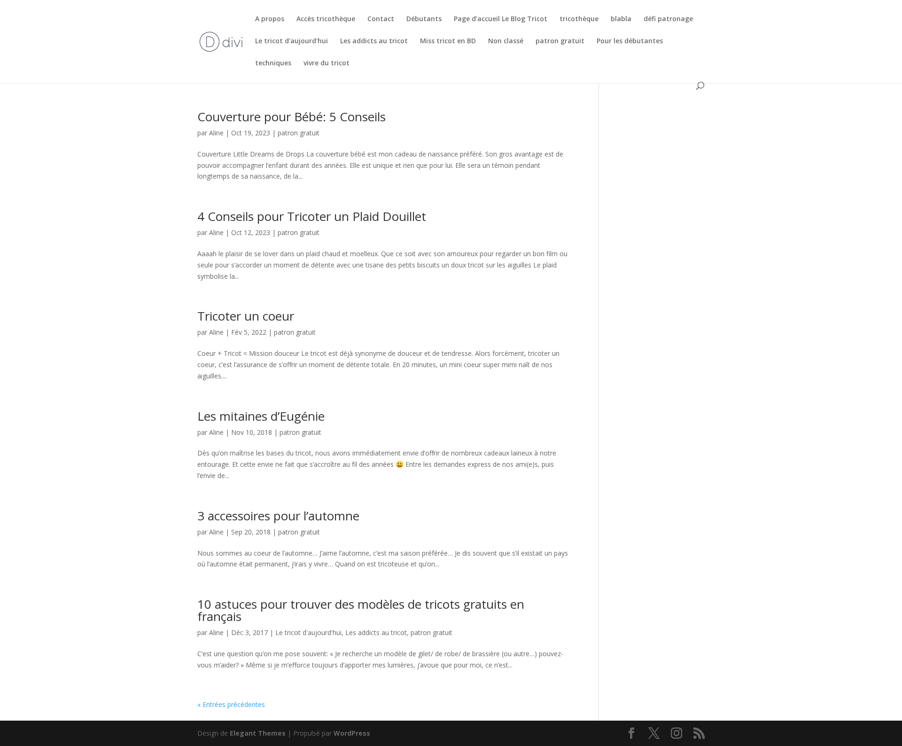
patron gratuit (560, 41)
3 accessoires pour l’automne (278, 515)
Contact (380, 19)
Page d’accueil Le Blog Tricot (500, 19)
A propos (269, 19)
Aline (216, 132)
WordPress (352, 733)
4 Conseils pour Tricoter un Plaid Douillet (311, 216)
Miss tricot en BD (448, 41)
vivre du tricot (326, 63)
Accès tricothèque (325, 19)
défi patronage (668, 19)
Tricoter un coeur (245, 315)
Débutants (424, 19)
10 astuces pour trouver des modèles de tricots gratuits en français (360, 610)
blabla (621, 19)
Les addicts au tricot (374, 41)
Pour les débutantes (630, 41)
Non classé (505, 41)
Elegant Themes (258, 733)
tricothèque (579, 19)
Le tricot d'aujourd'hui (291, 41)
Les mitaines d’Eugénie (261, 416)
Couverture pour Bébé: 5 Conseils (291, 116)
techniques (273, 63)
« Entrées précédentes (231, 704)
